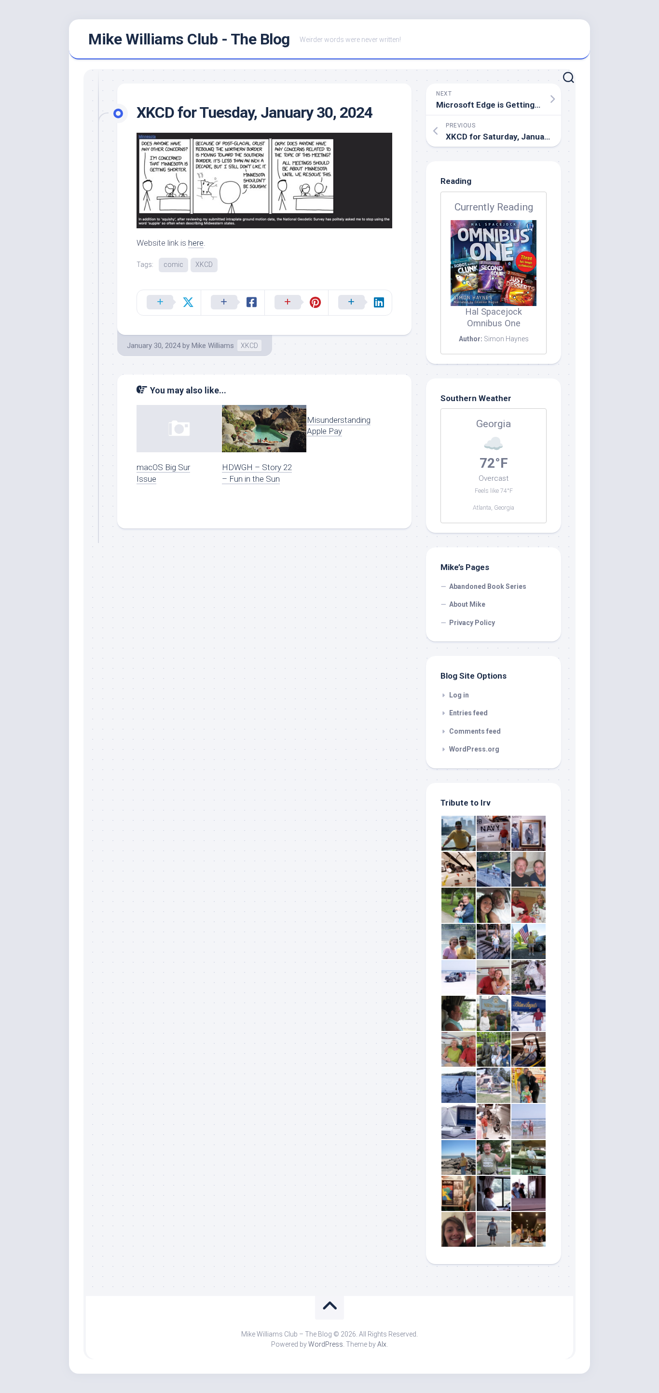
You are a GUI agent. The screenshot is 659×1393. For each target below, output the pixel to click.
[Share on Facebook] (232, 302)
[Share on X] (169, 302)
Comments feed (475, 731)
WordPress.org (474, 749)
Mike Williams (213, 345)
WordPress (325, 1344)
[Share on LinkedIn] (360, 302)
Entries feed (468, 713)
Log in (459, 695)
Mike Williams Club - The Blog (189, 39)
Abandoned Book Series (487, 586)
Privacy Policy (472, 623)
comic (173, 264)
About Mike (467, 604)
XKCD (204, 264)
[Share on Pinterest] (296, 302)
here (196, 243)
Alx (381, 1344)
